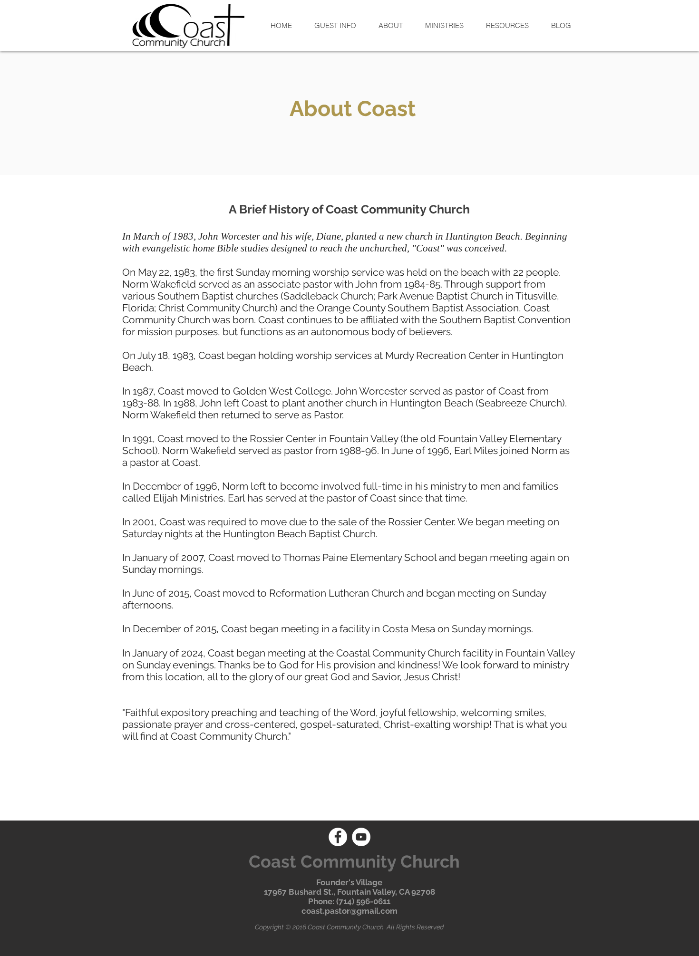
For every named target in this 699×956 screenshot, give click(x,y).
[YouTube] (361, 837)
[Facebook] (338, 837)
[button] (335, 25)
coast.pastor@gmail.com (349, 911)
